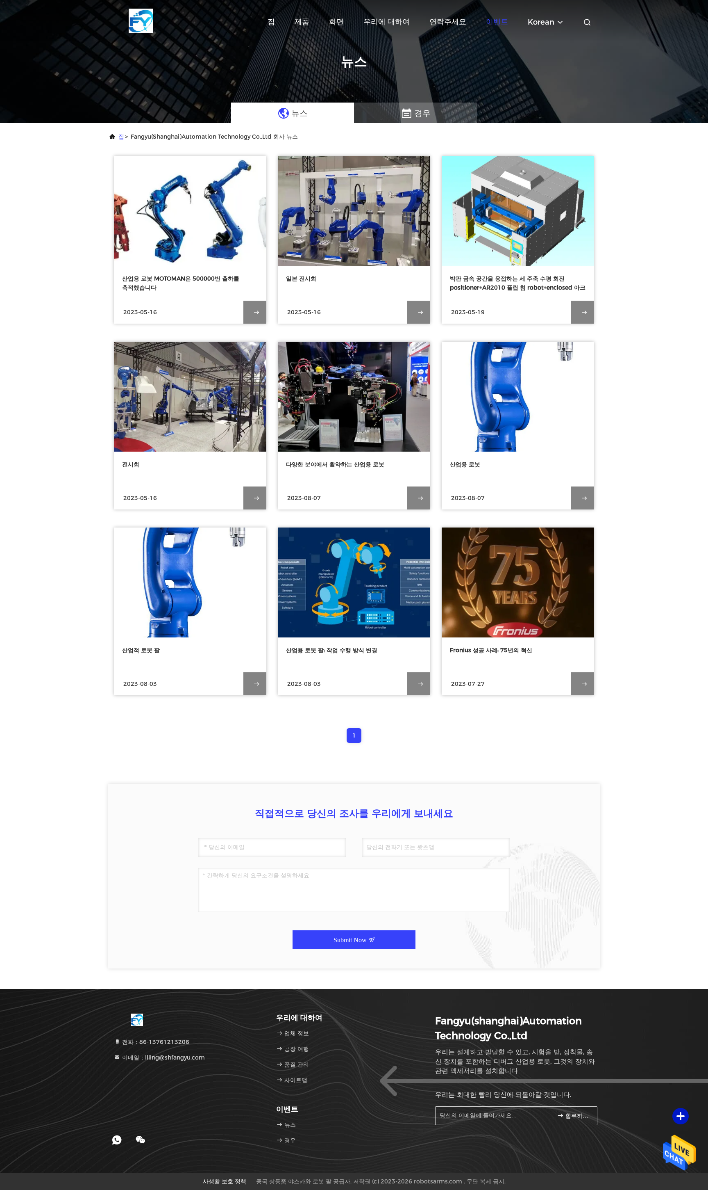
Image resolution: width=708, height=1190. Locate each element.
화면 (336, 21)
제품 (302, 21)
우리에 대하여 (386, 21)
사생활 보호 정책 (224, 1181)
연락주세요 (447, 21)
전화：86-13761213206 (154, 1042)
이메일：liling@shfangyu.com (162, 1057)
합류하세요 (577, 1116)
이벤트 (497, 21)
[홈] (141, 20)
